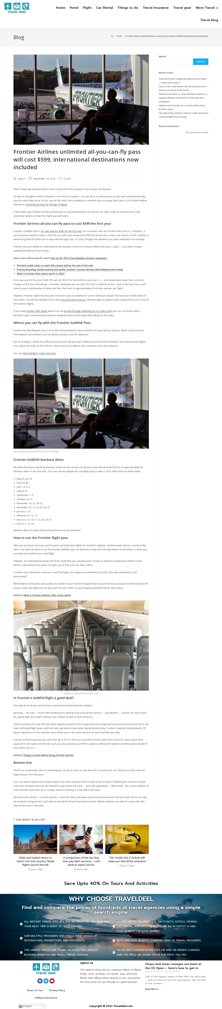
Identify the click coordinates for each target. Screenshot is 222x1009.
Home (60, 7)
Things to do (128, 7)
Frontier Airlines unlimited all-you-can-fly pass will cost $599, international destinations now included (173, 36)
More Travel (205, 7)
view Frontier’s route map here (39, 353)
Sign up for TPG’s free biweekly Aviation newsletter (79, 258)
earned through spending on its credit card (87, 311)
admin (21, 178)
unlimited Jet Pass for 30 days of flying (46, 204)
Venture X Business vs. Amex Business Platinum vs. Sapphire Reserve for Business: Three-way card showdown (183, 98)
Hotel (74, 7)
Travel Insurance (156, 7)
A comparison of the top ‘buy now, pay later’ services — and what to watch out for (81, 861)
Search (162, 56)
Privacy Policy (57, 990)
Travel (67, 178)
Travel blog (209, 20)
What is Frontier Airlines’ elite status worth (47, 595)
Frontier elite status (36, 311)
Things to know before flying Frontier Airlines (48, 755)
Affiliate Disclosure (46, 998)
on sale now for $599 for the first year (61, 231)
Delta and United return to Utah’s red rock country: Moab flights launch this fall (35, 861)
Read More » (152, 989)
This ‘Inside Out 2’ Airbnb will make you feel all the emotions (127, 859)
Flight (87, 7)
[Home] (112, 36)
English (27, 1006)
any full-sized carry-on (73, 299)
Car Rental (104, 7)
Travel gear (182, 7)
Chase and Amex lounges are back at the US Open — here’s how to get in (173, 966)
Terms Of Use (35, 990)
